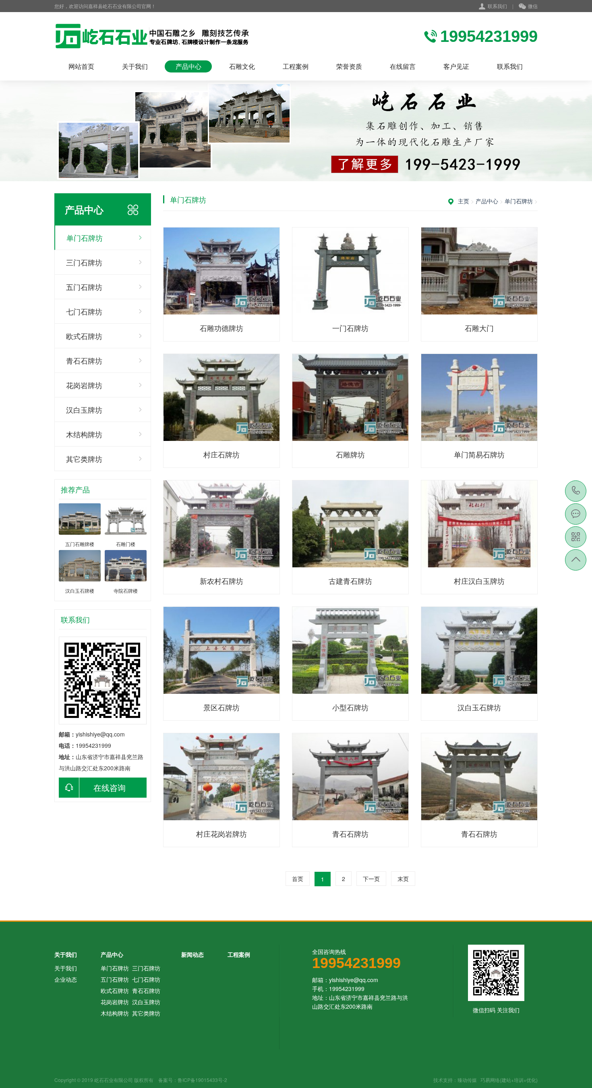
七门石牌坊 (84, 311)
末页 (403, 879)
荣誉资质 (349, 66)
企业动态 (65, 979)
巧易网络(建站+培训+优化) (509, 1079)
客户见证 (456, 66)
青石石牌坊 (84, 360)
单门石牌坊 (84, 237)
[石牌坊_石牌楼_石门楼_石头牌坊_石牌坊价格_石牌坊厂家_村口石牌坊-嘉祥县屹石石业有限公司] (158, 36)
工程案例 (295, 66)
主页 (463, 201)
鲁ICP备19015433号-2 (202, 1079)
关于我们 (135, 66)
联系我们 (497, 5)
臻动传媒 (467, 1079)
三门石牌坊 (84, 262)
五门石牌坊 (84, 286)
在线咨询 (109, 787)
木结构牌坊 (84, 434)
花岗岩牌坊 (84, 385)
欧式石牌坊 (84, 336)
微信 (533, 5)
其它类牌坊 (84, 458)
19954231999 (576, 491)
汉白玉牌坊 (84, 409)
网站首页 (81, 66)
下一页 (371, 879)
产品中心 (188, 66)
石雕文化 (242, 66)
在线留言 (403, 66)
